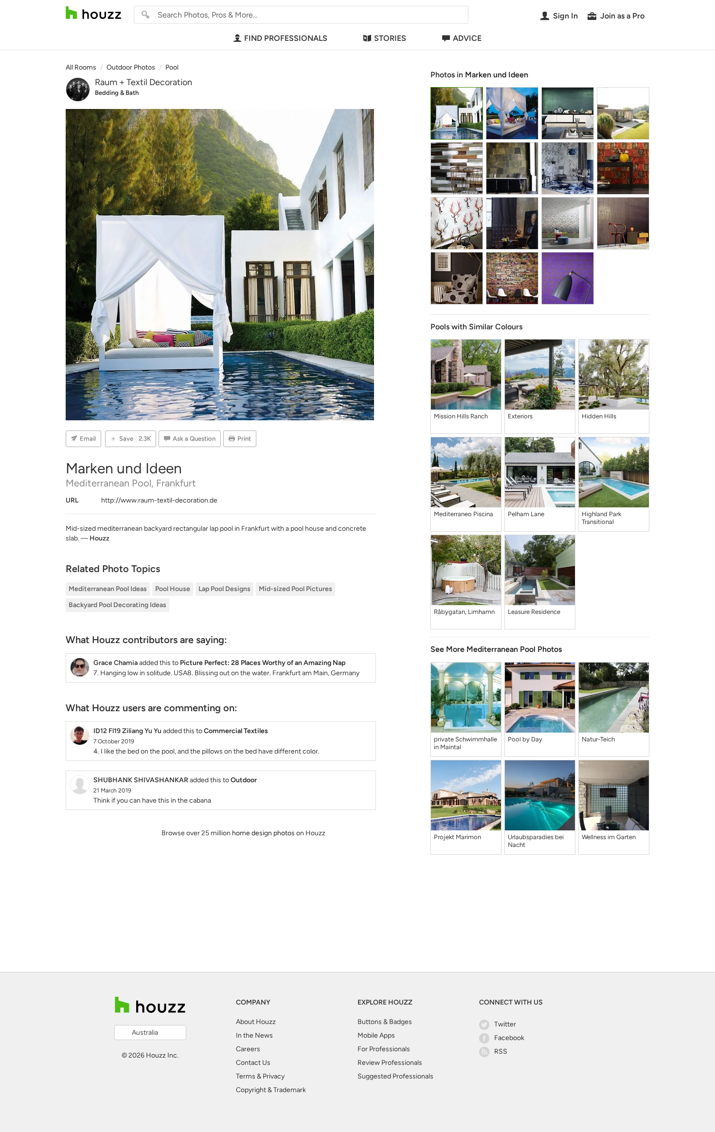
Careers (248, 1049)
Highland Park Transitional (601, 517)
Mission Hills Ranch (461, 416)
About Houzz (256, 1022)
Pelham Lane (526, 514)
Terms (245, 1076)
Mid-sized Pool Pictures (295, 589)
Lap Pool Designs (224, 589)
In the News (254, 1035)
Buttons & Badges (385, 1022)
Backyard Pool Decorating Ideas (117, 605)
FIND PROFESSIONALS (285, 38)
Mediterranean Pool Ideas (108, 589)
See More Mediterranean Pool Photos (496, 649)
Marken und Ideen (496, 74)
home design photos (263, 833)
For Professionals (384, 1049)
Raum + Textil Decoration (143, 82)
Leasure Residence (534, 611)
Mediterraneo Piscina (463, 514)
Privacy (274, 1076)
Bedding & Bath (117, 92)
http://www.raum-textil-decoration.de (159, 500)
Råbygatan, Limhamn (464, 611)
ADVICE (467, 38)
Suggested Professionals (395, 1076)
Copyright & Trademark (271, 1090)
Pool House (172, 589)
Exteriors (520, 416)
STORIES (390, 38)
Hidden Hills (599, 416)
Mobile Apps (376, 1035)
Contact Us (253, 1063)
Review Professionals (390, 1063)
